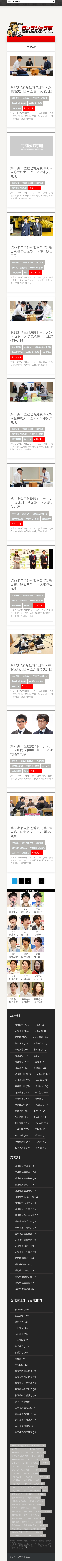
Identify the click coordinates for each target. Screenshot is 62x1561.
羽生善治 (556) (41, 1092)
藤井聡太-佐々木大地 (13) (26, 1215)
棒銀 (45, 1491)
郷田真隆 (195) (22, 1123)
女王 (26, 976)
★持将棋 (44, 1463)
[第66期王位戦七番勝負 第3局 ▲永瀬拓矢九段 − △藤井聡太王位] (31, 235)
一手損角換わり (39, 1470)
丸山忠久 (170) (42, 1105)
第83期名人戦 (27, 843)
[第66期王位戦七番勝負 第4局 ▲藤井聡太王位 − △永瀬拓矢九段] (31, 156)
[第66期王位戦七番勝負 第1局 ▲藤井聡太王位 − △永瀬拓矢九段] (31, 568)
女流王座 (38, 976)
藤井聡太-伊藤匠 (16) (24, 1166)
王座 (13, 932)
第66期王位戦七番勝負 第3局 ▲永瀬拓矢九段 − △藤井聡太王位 (31, 252)
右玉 (38, 1480)
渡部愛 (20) (20, 1358)
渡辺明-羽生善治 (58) (24, 1283)
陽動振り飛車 (17, 1532)
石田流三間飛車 (18, 1518)
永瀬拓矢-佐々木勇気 (42, 347)
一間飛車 (15, 1473)
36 (41, 881)
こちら (27, 1548)
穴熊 (29, 1518)
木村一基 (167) (40, 1111)
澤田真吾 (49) (21, 1068)
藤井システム (27, 1522)
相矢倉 (38, 1511)
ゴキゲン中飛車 (30, 1466)
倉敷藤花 (38, 999)
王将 (13, 954)
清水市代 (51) (21, 1322)
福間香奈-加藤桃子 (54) (25, 1389)
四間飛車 (27, 1484)
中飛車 (35, 1473)
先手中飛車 (44, 1477)
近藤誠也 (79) (21, 1055)
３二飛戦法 (28, 1536)
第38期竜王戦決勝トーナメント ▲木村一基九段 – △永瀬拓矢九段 (31, 503)
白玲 (38, 954)
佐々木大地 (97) (22, 1148)
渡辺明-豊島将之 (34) (24, 1258)
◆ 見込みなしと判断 (20, 1456)
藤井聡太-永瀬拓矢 (19, 188)
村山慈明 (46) (21, 1135)
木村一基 (15, 514)
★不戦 (44, 1459)
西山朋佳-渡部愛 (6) (24, 1426)
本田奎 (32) (41, 1148)
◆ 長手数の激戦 (18, 1459)
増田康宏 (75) (21, 1043)
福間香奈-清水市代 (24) (25, 1377)
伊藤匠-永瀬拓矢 (27, 761)
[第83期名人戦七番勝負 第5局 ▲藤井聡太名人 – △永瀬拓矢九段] (31, 815)
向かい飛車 (16, 1484)
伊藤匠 (14, 761)
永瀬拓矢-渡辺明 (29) (24, 1246)
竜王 (13, 909)
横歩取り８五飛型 (19, 1504)
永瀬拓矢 (25, 98)
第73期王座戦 (17, 766)
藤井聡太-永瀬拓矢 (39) (25, 1178)
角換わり (27, 439)
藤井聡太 (39, 183)
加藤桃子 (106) (22, 1346)
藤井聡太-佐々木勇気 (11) (26, 1197)
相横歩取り (28, 1511)
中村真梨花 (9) (21, 1340)
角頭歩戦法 (16, 1529)
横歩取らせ (30, 1494)
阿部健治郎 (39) (22, 1141)
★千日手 (45, 766)
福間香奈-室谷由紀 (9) (25, 1408)
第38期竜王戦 (17, 352)
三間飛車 (25, 1473)
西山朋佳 (38, 957)
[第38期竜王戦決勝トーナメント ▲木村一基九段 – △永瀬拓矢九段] (31, 486)
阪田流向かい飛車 (38, 1529)
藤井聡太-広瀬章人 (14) (25, 1203)
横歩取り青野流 (34, 1498)
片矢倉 (14, 1508)
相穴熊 (47, 1511)
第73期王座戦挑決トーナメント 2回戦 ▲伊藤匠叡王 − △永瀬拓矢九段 (31, 750)
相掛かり (36, 1508)
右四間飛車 (28, 1480)
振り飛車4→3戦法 (19, 1491)
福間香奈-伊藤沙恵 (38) (25, 1395)
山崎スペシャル (18, 1487)
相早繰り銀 (16, 1511)
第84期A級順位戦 (19, 103)
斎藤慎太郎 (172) (23, 1074)
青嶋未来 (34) (42, 1086)
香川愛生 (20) (21, 1334)
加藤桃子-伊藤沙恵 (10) (25, 1432)
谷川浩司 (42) (21, 1117)
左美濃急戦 (32, 1487)
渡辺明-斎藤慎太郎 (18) (25, 1276)
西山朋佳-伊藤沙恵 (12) (25, 1420)
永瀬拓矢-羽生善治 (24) (25, 1252)
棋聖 (26, 954)
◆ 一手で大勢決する (20, 1446)
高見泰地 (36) (42, 1080)
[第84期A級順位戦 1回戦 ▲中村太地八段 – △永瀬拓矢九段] (31, 653)
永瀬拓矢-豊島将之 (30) (25, 1240)
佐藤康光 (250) (43, 1074)
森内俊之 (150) (22, 1092)
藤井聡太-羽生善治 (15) (25, 1209)
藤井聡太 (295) (22, 1025)
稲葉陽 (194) (40, 1062)
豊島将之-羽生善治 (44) (25, 1233)
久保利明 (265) (22, 1129)
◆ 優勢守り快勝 (37, 1446)
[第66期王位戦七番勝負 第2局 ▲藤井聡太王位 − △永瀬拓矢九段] (31, 402)
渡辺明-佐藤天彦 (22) (24, 1264)
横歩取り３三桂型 (19, 1501)
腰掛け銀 (15, 1522)
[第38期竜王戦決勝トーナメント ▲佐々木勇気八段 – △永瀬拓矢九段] (31, 320)
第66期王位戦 (27, 183)
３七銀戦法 (37, 1532)
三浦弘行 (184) (22, 1098)
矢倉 (26, 1515)
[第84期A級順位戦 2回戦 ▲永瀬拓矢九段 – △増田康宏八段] (31, 75)
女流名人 (13, 999)
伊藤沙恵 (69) (21, 1352)
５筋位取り (40, 1536)
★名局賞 (34, 1463)
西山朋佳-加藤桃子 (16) (25, 1414)
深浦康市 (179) (40, 1117)
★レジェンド (33, 1459)
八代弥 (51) (41, 1141)
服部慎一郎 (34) (22, 1086)
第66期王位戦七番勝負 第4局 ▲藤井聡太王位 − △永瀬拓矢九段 (31, 172)
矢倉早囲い (35, 1515)
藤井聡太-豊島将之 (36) (25, 1172)
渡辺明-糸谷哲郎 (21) (24, 1289)
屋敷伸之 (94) (21, 1111)
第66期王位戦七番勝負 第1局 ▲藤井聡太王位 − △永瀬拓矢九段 (31, 584)
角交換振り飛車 (30, 1525)
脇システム (38, 1518)
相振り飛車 (25, 1508)
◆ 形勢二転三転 (36, 1449)
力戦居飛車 (16, 108)
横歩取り (41, 1494)
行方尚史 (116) (41, 1123)
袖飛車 (38, 1522)
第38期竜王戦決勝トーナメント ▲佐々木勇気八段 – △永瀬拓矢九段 (31, 336)
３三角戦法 (16, 1536)
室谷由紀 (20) (21, 1365)
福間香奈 (13, 979)
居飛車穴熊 (38, 1484)
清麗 (13, 976)
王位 (38, 909)
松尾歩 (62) (39, 1135)
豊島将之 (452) (40, 1043)
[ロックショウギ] (31, 36)
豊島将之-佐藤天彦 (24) (25, 1221)
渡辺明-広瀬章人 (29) (24, 1270)
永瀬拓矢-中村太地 (40, 676)
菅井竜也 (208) (22, 1062)
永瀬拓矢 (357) (22, 1031)
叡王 (38, 932)
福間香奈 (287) (22, 1309)
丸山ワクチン (31, 1477)
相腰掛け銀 (16, 439)
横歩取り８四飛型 (36, 1504)
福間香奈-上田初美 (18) (25, 1383)
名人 (26, 909)
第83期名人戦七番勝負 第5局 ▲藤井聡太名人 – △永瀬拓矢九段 (31, 832)
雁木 (26, 273)
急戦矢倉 (43, 1487)
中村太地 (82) (21, 1049)
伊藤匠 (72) (40, 1025)
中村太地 (15, 676)
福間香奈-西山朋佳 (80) (25, 1371)
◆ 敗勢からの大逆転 (20, 1452)
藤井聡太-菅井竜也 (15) (25, 1191)
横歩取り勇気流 (18, 1498)
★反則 (25, 1463)
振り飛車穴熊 (34, 1491)
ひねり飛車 (16, 1466)
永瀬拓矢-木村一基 (40, 514)
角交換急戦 (16, 1525)
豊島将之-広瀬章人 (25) (25, 1227)
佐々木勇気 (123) (40, 1037)
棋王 (26, 932)
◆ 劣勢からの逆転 (36, 681)
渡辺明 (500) (21, 1037)
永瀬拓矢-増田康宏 (40, 98)
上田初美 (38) (21, 1328)
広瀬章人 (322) (40, 1068)
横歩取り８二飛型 (36, 1501)
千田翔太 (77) (40, 1049)
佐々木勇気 (16, 347)
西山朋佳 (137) (22, 1316)
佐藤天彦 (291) (41, 1031)
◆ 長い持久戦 (36, 1456)
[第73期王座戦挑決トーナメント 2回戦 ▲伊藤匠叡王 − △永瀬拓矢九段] (31, 734)
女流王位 (26, 999)
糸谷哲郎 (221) (40, 1055)
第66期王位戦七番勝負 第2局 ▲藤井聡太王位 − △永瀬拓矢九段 (31, 418)
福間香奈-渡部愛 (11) (24, 1401)
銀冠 (26, 1529)
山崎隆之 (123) (41, 1098)
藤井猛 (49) (40, 1129)
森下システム (17, 1494)
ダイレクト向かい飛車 (20, 1470)
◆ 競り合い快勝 (35, 103)
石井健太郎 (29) (22, 1080)
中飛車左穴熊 (17, 1477)
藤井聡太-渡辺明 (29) (24, 1184)
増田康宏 (15, 98)
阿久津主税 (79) (22, 1105)
